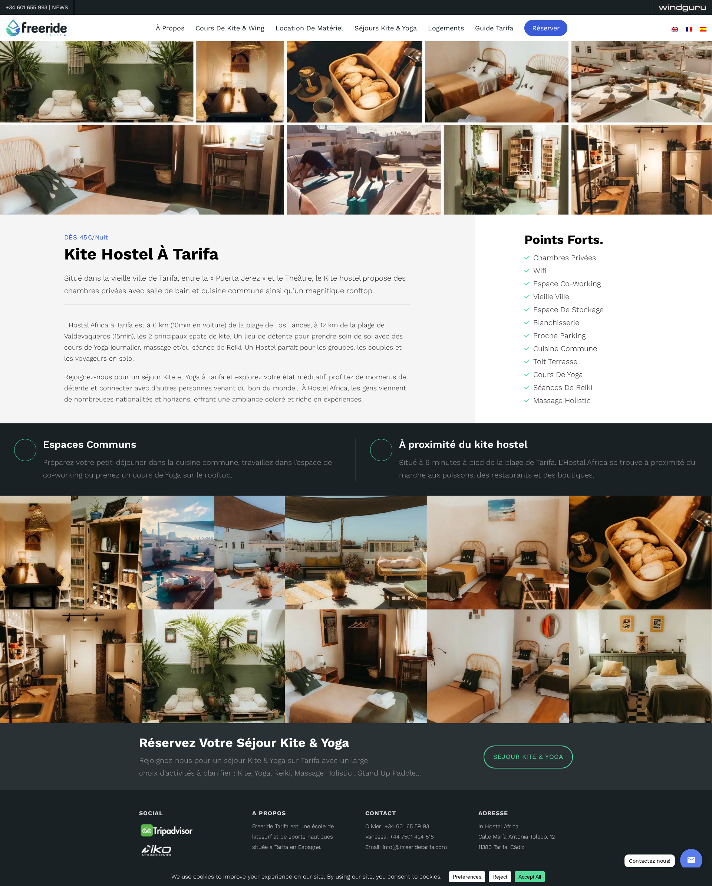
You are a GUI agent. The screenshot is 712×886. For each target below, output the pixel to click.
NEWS (60, 7)
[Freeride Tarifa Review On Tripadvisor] (167, 832)
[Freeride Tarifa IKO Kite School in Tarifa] (165, 850)
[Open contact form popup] (691, 860)
